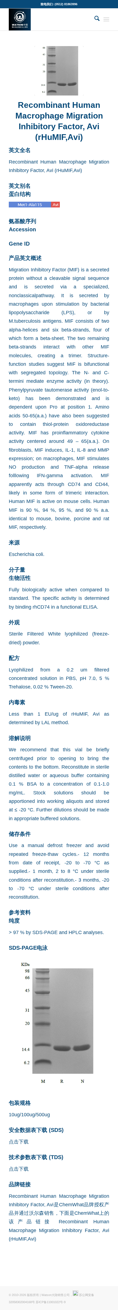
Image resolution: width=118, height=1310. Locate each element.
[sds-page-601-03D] (59, 70)
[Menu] (106, 19)
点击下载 (19, 1142)
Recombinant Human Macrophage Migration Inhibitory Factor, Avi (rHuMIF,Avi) (59, 1230)
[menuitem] (94, 19)
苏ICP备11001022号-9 (51, 1302)
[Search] (94, 19)
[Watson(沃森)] (49, 19)
